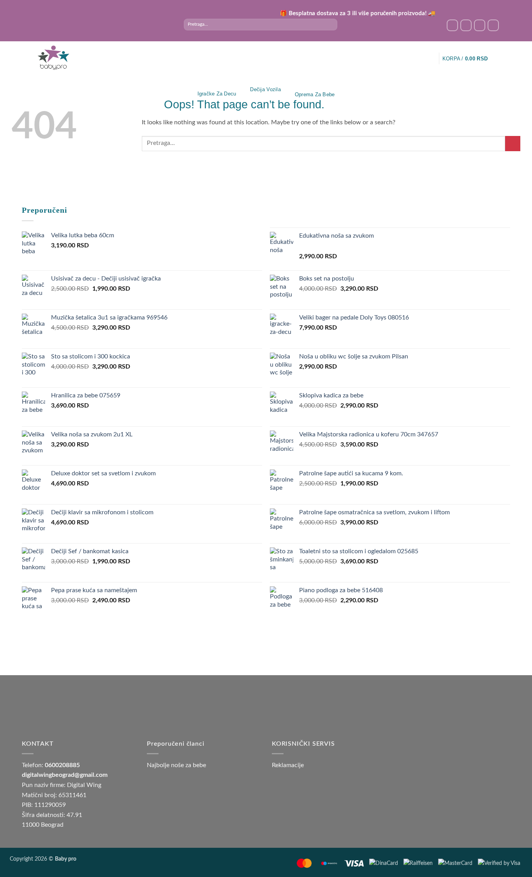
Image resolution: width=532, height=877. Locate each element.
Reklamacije (288, 765)
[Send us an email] (479, 25)
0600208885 (62, 765)
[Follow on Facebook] (452, 25)
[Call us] (493, 25)
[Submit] (331, 24)
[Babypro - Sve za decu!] (53, 58)
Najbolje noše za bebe (176, 765)
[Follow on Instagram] (466, 25)
